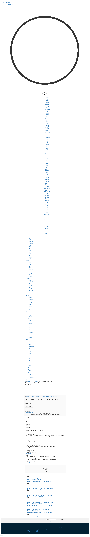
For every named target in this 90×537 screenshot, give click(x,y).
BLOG (45, 236)
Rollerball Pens (47, 179)
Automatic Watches (47, 194)
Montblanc (47, 105)
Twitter (29, 412)
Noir (37, 381)
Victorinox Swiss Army (47, 109)
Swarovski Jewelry (47, 134)
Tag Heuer (47, 107)
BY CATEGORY (46, 124)
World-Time (47, 116)
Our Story (47, 230)
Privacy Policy (47, 528)
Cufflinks (47, 171)
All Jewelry (47, 119)
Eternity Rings (47, 157)
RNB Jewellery (47, 207)
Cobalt (47, 163)
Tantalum (30, 304)
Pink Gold (47, 160)
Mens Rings (47, 139)
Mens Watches (47, 98)
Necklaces (47, 121)
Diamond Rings (47, 138)
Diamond (47, 149)
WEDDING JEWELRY (46, 164)
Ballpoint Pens (47, 177)
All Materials (30, 306)
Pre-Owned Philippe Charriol (47, 191)
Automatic (47, 111)
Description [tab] (27, 417)
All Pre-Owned (47, 187)
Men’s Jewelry (30, 266)
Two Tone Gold (31, 290)
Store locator (58, 526)
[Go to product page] (46, 475)
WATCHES (46, 95)
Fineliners (30, 320)
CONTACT (46, 233)
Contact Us (30, 376)
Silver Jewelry (47, 126)
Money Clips (30, 316)
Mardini (47, 133)
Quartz (30, 255)
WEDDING (46, 152)
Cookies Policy (47, 529)
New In (30, 327)
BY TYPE (46, 118)
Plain (47, 156)
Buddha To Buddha (47, 129)
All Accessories (47, 170)
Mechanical (47, 112)
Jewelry (28, 381)
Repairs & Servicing (47, 228)
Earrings (47, 120)
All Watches (47, 96)
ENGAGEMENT (28, 278)
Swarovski (47, 182)
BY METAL (29, 287)
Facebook (27, 412)
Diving (47, 115)
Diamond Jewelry (47, 127)
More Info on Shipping (28, 453)
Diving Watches (47, 195)
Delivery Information (47, 232)
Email (32, 412)
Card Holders (47, 173)
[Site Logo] (45, 5)
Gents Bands (47, 155)
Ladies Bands (30, 297)
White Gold (47, 147)
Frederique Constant (47, 102)
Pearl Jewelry (47, 128)
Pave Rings (47, 142)
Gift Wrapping (47, 229)
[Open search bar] (44, 92)
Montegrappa (47, 181)
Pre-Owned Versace (47, 192)
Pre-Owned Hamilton (47, 189)
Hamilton (47, 201)
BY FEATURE (47, 113)
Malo (47, 131)
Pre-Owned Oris (47, 190)
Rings (47, 122)
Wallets (47, 172)
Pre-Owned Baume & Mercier (47, 188)
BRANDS (46, 213)
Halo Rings (47, 141)
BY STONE (47, 148)
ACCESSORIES (28, 311)
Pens (29, 313)
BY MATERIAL (46, 158)
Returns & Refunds (28, 529)
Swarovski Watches (47, 106)
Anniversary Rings (31, 299)
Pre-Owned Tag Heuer (31, 334)
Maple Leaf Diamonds (47, 132)
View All (47, 176)
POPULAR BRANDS (46, 197)
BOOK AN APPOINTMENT (29, 407)
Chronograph (47, 114)
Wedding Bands (32, 381)
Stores (47, 231)
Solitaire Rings (47, 143)
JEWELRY (46, 117)
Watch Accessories (31, 243)
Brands (37, 531)
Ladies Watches (31, 241)
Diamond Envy (47, 199)
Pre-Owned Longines (31, 332)
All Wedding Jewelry (47, 154)
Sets (47, 123)
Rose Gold (47, 145)
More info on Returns (28, 462)
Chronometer (30, 257)
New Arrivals (47, 97)
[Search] (44, 94)
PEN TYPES (29, 318)
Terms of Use (47, 530)
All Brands (47, 212)
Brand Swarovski (46, 223)
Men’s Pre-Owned (47, 185)
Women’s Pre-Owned (47, 186)
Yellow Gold (47, 146)
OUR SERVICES (46, 227)
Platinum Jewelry (31, 269)
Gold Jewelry (47, 125)
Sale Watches (47, 99)
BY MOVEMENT (46, 110)
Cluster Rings (47, 144)
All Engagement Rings (47, 137)
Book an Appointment (47, 234)
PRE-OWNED (45, 183)
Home (25, 381)
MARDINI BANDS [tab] (28, 418)
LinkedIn (31, 412)
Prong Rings (30, 285)
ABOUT (28, 372)
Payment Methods (31, 374)
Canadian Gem (47, 130)
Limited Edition (47, 100)
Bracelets (47, 165)
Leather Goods (47, 175)
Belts (47, 174)
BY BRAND (46, 101)
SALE (47, 140)
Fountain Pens (47, 178)
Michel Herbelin (47, 104)
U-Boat (47, 108)
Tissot (47, 210)
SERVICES (27, 369)
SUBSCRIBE (61, 519)
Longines (47, 103)
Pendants (30, 264)
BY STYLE (29, 283)
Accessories (37, 530)
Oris (47, 206)
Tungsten (47, 162)
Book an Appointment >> (59, 527)
